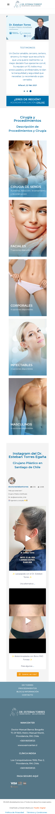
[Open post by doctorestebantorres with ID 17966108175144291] (27, 538)
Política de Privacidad (14, 812)
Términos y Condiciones (37, 812)
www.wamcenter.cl (27, 745)
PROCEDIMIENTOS (27, 688)
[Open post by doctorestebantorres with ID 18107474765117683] (27, 620)
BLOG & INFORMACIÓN (27, 692)
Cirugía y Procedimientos (27, 119)
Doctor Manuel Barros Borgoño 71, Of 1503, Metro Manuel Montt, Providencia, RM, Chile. (27, 732)
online (40, 102)
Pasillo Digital (39, 808)
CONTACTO (27, 695)
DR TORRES (27, 685)
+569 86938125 (27, 741)
